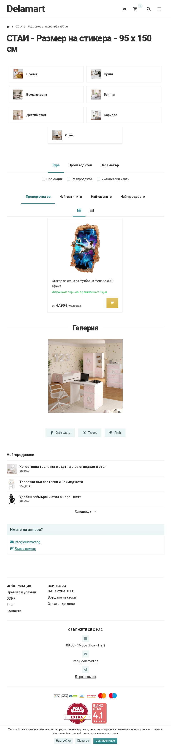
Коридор (110, 115)
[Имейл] (125, 9)
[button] (112, 303)
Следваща (83, 511)
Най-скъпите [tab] (101, 197)
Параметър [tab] (110, 165)
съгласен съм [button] (105, 740)
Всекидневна (36, 94)
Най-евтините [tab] (70, 197)
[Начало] (8, 26)
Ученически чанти (115, 179)
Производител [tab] (80, 165)
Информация (19, 586)
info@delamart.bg (27, 542)
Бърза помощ (25, 549)
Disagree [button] (83, 740)
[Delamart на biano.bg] (99, 713)
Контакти (14, 611)
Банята (109, 94)
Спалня (31, 74)
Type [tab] (56, 165)
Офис (69, 135)
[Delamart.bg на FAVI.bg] (77, 713)
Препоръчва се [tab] (38, 197)
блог (10, 605)
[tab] (79, 210)
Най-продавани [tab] (133, 197)
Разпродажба (82, 179)
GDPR (11, 598)
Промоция (54, 179)
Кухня (108, 74)
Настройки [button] (63, 740)
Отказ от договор (61, 604)
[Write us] (85, 669)
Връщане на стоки (62, 597)
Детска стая (36, 115)
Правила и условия (21, 592)
